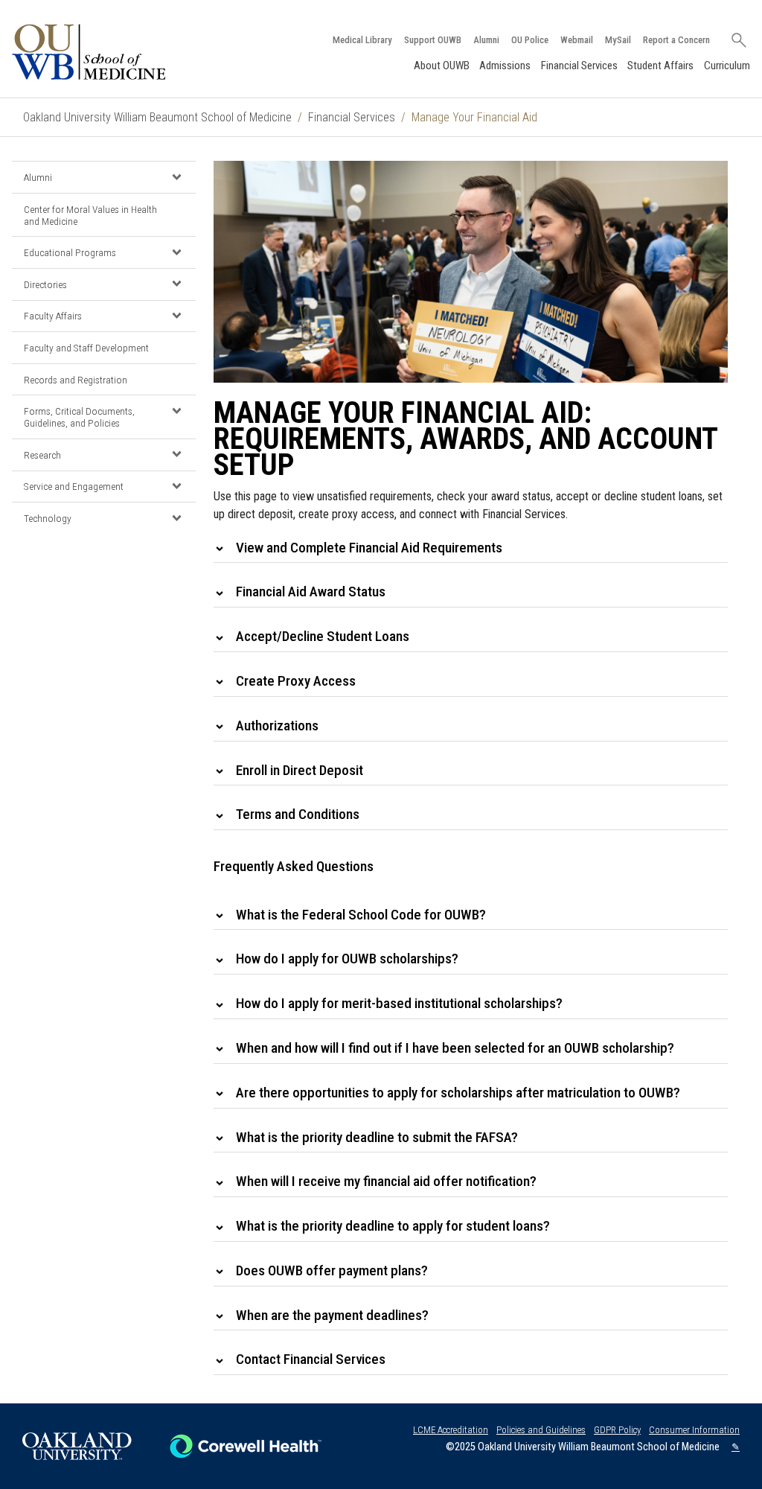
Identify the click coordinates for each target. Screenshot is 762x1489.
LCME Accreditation (450, 1429)
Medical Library (362, 39)
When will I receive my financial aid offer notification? (386, 1181)
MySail (618, 39)
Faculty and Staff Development (86, 348)
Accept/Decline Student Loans (322, 636)
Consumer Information (694, 1429)
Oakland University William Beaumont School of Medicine (157, 117)
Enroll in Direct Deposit (299, 770)
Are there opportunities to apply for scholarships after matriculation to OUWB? (458, 1092)
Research (42, 455)
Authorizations (277, 725)
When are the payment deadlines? (332, 1315)
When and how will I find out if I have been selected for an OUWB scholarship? (455, 1047)
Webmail (576, 39)
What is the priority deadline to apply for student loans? (393, 1225)
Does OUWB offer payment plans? (332, 1270)
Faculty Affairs (53, 316)
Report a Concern (676, 39)
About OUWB (442, 65)
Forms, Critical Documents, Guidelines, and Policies (79, 417)
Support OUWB (432, 39)
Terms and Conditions (297, 814)
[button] (177, 176)
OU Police (529, 39)
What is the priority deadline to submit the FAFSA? (377, 1137)
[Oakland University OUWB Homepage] (120, 52)
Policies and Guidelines (541, 1429)
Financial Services (579, 65)
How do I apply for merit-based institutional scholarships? (399, 1003)
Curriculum (727, 65)
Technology (47, 518)
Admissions (505, 65)
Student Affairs (660, 65)
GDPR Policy (617, 1429)
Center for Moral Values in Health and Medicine (90, 215)
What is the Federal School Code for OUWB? (361, 914)
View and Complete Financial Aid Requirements (369, 547)
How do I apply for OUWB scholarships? (347, 958)
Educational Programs (70, 252)
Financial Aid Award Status (310, 591)
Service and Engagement (74, 486)
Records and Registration (75, 380)
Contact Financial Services (310, 1359)
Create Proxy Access (296, 680)
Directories (45, 284)
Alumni (486, 39)
